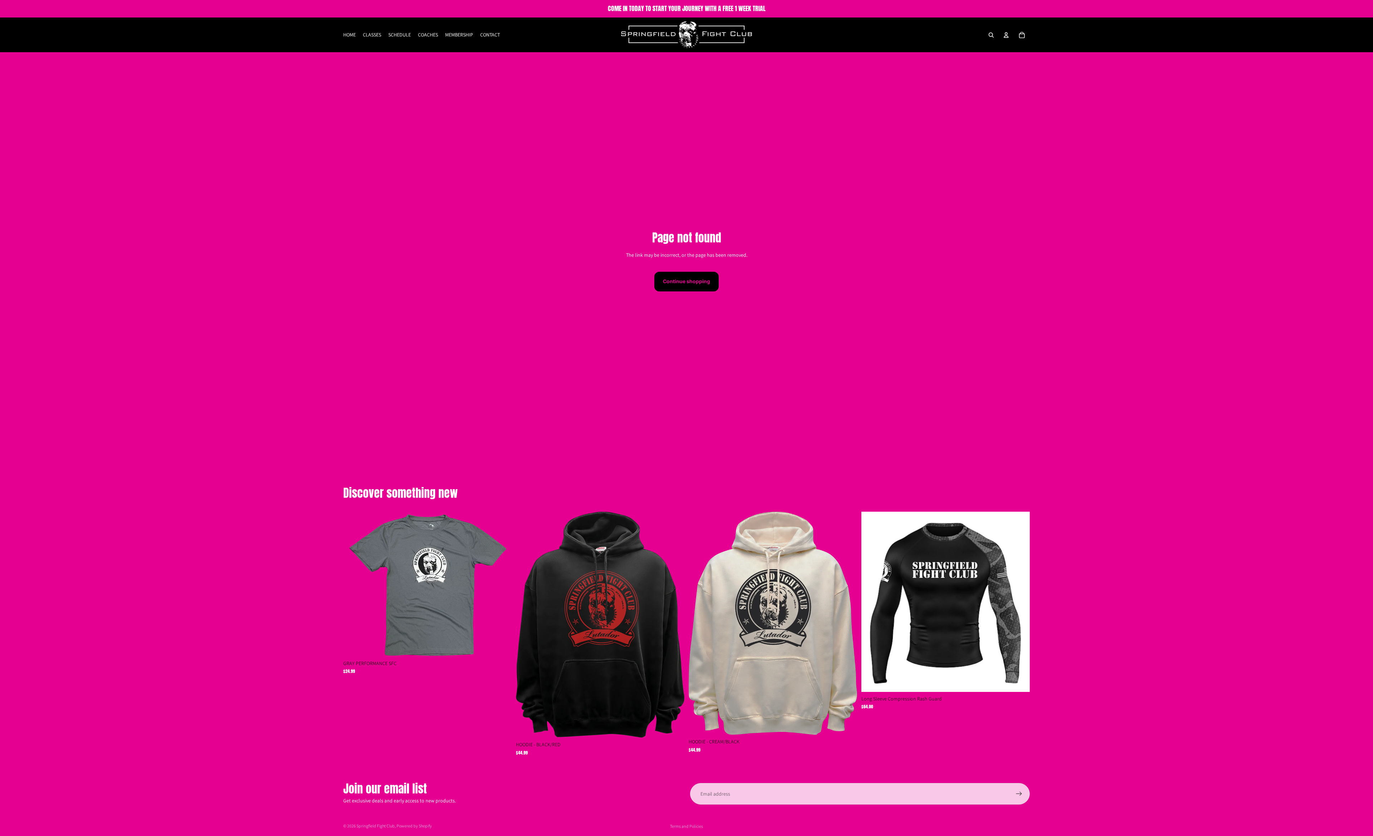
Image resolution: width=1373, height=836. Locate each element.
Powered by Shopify (414, 825)
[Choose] (500, 645)
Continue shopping (686, 281)
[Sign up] (1019, 793)
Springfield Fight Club (375, 825)
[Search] (991, 35)
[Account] (1006, 35)
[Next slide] (1019, 602)
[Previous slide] (872, 602)
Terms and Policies (686, 826)
